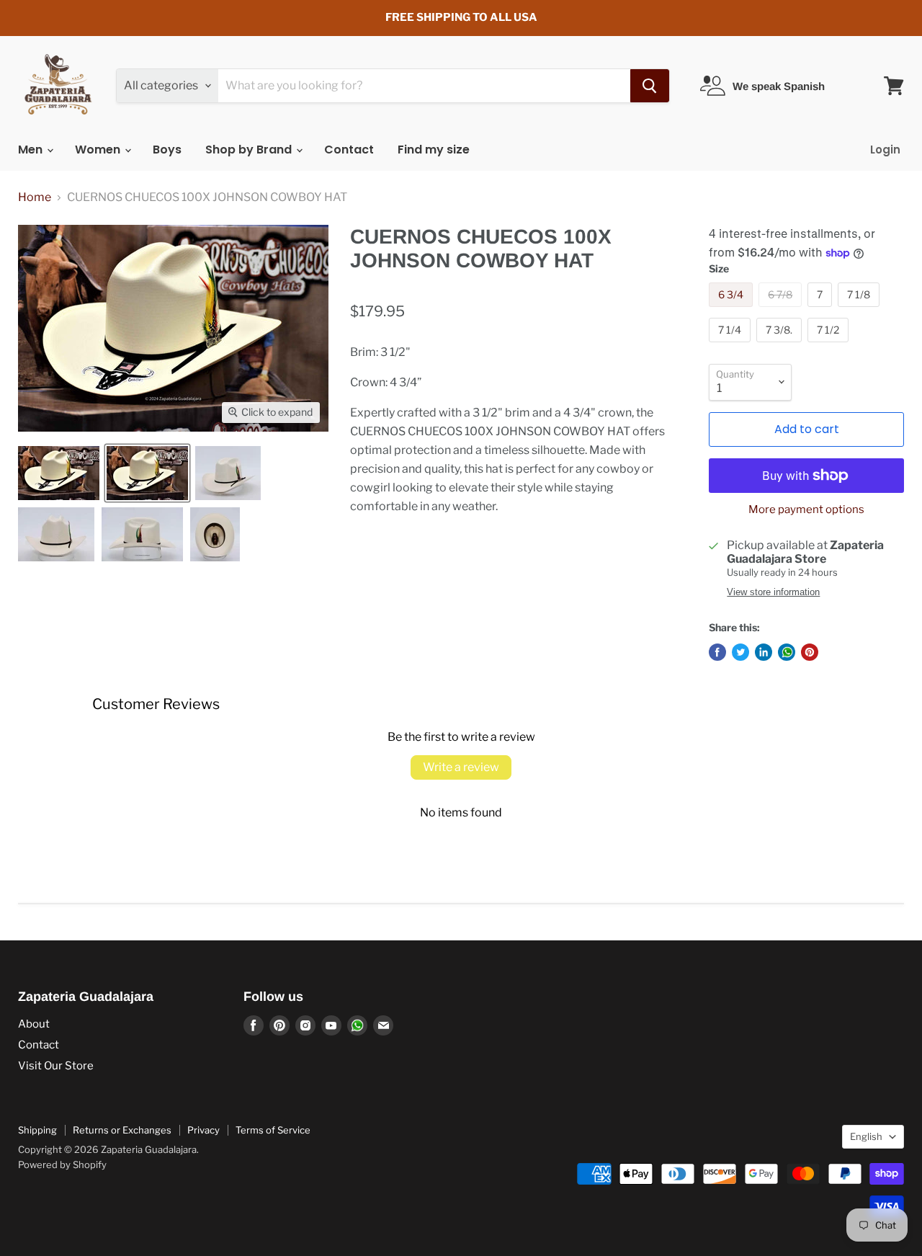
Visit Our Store (56, 1065)
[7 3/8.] (780, 345)
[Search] (649, 85)
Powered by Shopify (62, 1164)
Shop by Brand (250, 149)
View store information (773, 592)
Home (34, 197)
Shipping (37, 1130)
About (34, 1023)
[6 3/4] (732, 310)
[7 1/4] (731, 345)
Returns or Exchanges (122, 1130)
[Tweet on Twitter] (740, 652)
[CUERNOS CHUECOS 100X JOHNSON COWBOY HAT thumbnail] (59, 473)
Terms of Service (273, 1130)
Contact (349, 149)
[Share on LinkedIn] (763, 652)
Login (885, 149)
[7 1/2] (829, 345)
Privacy (203, 1130)
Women (99, 149)
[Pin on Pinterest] (809, 652)
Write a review (461, 767)
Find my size (434, 149)
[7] (821, 310)
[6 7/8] (781, 310)
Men (31, 149)
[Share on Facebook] (717, 652)
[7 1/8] (860, 310)
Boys (167, 149)
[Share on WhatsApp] (786, 652)
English (866, 1136)
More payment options (806, 510)
